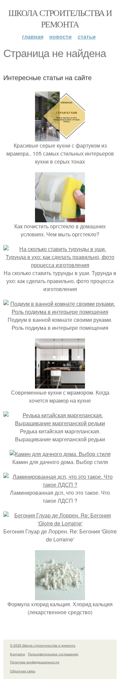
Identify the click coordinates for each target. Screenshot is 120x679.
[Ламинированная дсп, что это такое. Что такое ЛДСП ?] (60, 484)
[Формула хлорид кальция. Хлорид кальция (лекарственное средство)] (60, 596)
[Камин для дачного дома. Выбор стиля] (60, 454)
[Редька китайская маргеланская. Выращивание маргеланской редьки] (60, 423)
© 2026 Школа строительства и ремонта (42, 645)
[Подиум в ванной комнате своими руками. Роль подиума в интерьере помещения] (60, 311)
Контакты (17, 654)
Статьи (87, 36)
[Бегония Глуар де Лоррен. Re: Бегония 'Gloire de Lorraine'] (60, 523)
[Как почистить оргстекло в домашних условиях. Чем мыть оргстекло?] (60, 218)
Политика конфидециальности (34, 662)
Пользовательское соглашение (53, 654)
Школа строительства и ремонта (60, 18)
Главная (32, 36)
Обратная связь (22, 671)
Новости (60, 36)
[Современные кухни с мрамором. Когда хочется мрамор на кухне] (60, 384)
